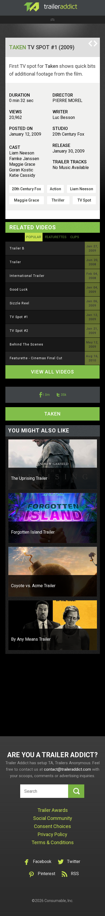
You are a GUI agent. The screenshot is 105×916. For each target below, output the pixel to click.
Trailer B (17, 248)
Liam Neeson (81, 189)
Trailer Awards (52, 810)
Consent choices (52, 826)
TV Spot (84, 200)
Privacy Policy (52, 834)
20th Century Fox (26, 189)
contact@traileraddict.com (67, 769)
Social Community (52, 818)
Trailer (15, 262)
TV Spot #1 (19, 317)
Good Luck (19, 289)
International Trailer (27, 276)
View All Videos (52, 372)
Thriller (58, 200)
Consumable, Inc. (58, 901)
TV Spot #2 (19, 331)
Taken (17, 47)
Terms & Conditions (53, 842)
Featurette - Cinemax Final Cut (36, 358)
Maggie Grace (26, 200)
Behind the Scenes (26, 344)
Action (55, 189)
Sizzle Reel (19, 303)
